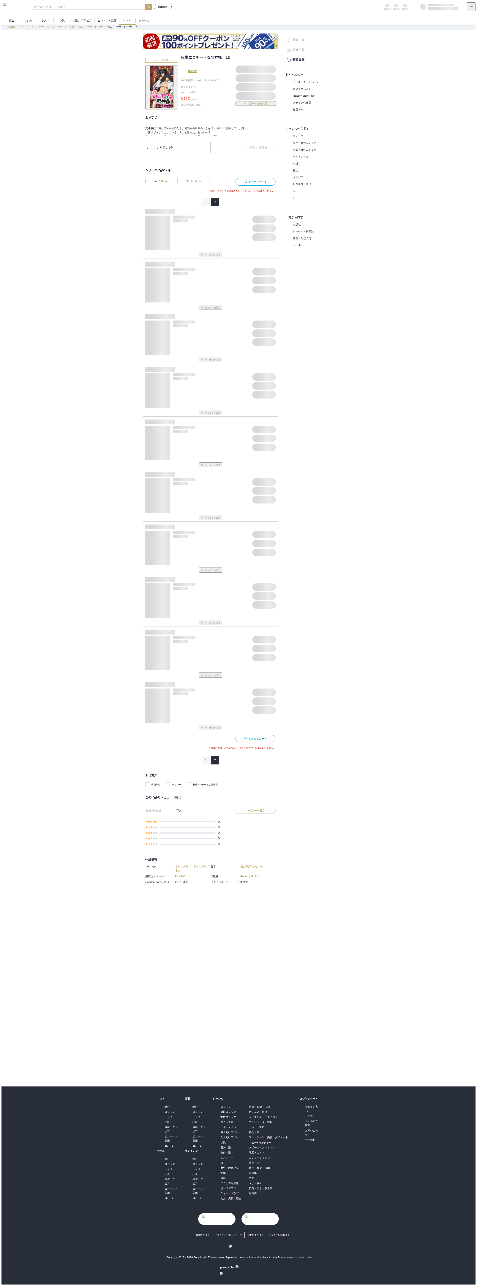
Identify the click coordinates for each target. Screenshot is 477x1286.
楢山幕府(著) (187, 80)
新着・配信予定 (302, 238)
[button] (279, 1234)
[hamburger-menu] (471, 6)
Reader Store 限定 (304, 95)
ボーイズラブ (45, 26)
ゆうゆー (176, 784)
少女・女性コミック (304, 149)
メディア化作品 (302, 102)
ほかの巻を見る (258, 103)
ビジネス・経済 (302, 184)
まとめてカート (258, 181)
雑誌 (295, 170)
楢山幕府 (155, 784)
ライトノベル (301, 156)
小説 (295, 163)
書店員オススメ (302, 88)
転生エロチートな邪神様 (90, 26)
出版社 (297, 224)
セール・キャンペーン (306, 81)
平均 (179, 810)
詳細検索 (162, 6)
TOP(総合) (9, 26)
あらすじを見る (213, 255)
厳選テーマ (299, 109)
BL (294, 190)
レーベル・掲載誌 (303, 231)
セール (297, 245)
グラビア (298, 177)
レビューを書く (189, 92)
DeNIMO (213, 80)
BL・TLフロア (26, 26)
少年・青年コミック (304, 142)
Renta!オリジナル (250, 876)
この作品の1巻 (163, 147)
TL (294, 197)
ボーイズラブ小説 (65, 26)
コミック (298, 135)
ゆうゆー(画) (201, 80)
